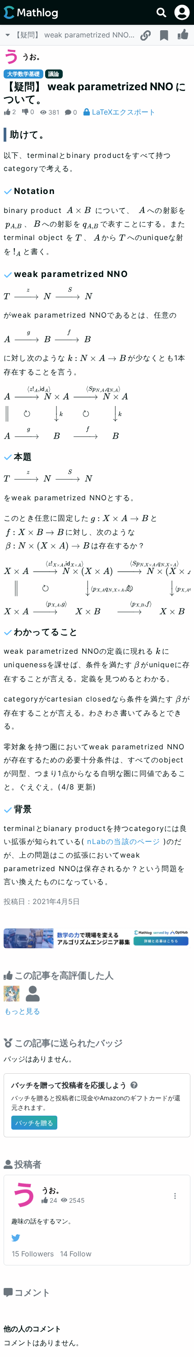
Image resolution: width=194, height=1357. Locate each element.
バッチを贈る (34, 1122)
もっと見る (22, 1011)
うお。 (33, 56)
